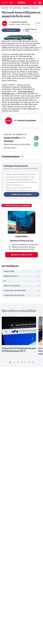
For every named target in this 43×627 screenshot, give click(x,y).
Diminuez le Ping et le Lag (21, 241)
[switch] (35, 2)
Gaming (26, 8)
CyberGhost (21, 237)
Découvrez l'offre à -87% (21, 255)
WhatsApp (8, 141)
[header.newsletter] (11, 2)
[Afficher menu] (3, 2)
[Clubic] (22, 3)
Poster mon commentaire (21, 194)
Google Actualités (12, 138)
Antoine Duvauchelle (19, 22)
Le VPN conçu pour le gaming (16, 205)
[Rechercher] (6, 2)
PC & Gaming (15, 8)
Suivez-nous (11, 30)
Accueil (5, 8)
